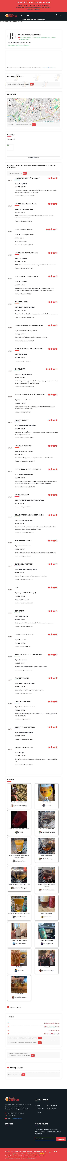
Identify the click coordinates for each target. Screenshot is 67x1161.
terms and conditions (29, 1158)
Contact (39, 1112)
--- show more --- (33, 157)
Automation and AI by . (36, 1154)
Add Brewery (52, 1108)
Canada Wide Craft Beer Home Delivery (33, 19)
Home (38, 1105)
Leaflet (45, 121)
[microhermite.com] (8, 1030)
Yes (40, 1038)
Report (31, 84)
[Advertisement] (33, 60)
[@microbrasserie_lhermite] (8, 1023)
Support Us (40, 1108)
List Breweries (53, 1105)
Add (23, 1074)
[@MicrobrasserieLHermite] (8, 1027)
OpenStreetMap (51, 121)
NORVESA (18, 1156)
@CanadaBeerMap (17, 1118)
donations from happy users (50, 67)
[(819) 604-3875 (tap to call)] (8, 1034)
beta (38, 9)
